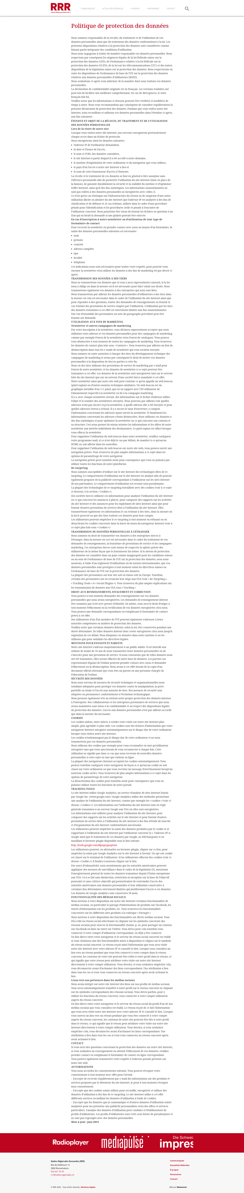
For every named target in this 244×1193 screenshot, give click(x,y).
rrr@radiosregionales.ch (62, 1174)
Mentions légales (88, 1187)
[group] (74, 1143)
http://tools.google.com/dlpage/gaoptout (94, 845)
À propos (135, 8)
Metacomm (182, 1187)
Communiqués (88, 8)
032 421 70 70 (57, 1171)
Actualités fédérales (112, 8)
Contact (171, 8)
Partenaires (153, 8)
